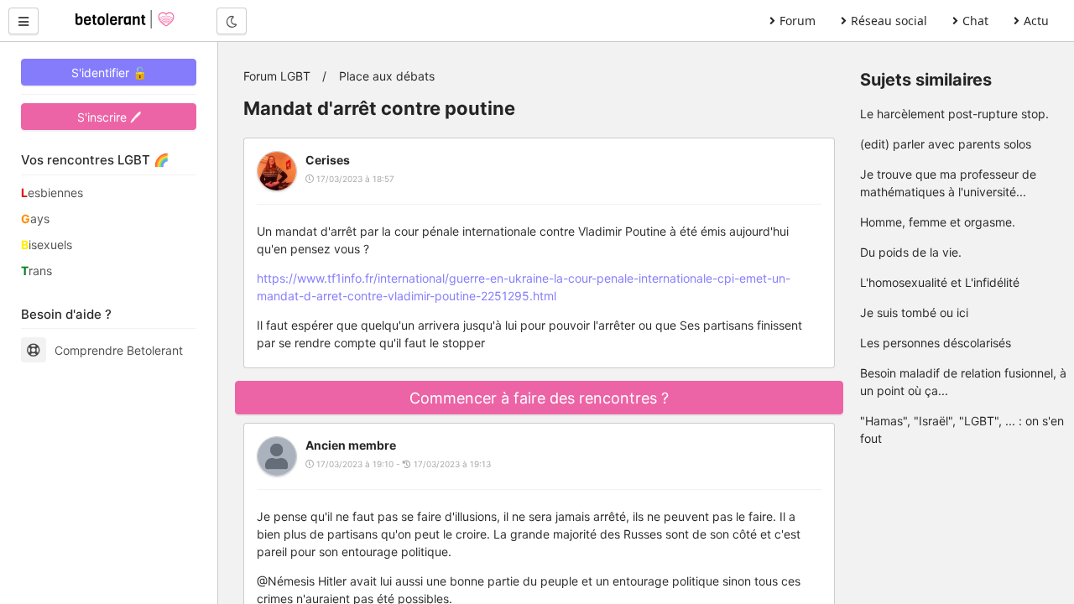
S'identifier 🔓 (109, 72)
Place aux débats (387, 76)
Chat (975, 21)
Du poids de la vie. (911, 252)
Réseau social (889, 21)
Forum (797, 21)
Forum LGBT (276, 76)
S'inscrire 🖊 (109, 117)
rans (36, 270)
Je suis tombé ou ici (914, 312)
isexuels (46, 244)
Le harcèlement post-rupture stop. (954, 114)
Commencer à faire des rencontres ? (539, 398)
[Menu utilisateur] (23, 21)
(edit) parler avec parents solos (945, 144)
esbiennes (52, 192)
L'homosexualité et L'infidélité (939, 282)
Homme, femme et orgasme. (937, 222)
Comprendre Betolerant (119, 350)
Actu (1036, 21)
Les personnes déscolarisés (935, 343)
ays (35, 218)
